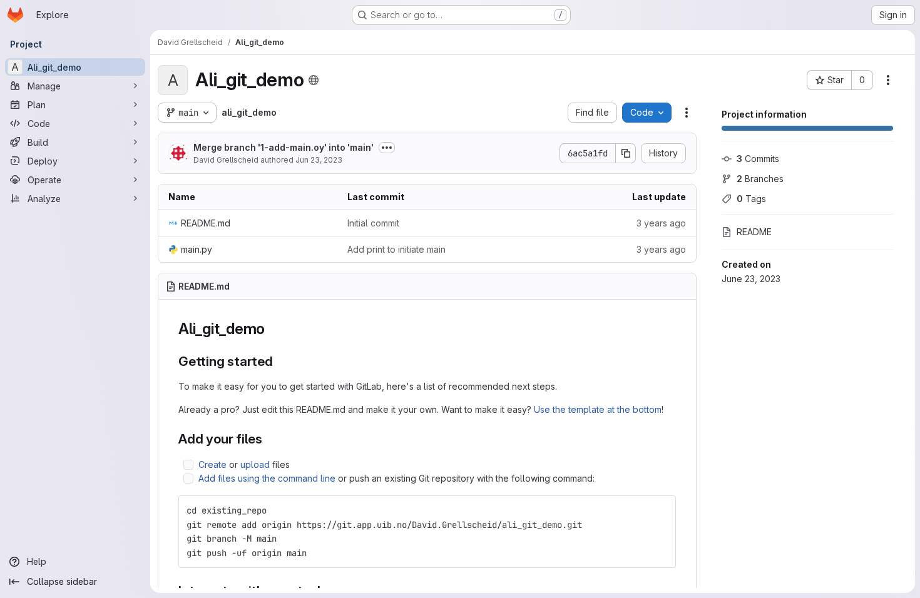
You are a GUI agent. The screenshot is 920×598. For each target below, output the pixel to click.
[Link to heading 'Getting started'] (280, 361)
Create (212, 464)
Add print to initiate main (396, 249)
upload (255, 464)
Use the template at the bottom (598, 409)
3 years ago (661, 223)
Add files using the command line (266, 478)
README (754, 231)
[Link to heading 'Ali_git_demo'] (273, 329)
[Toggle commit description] (387, 147)
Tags (751, 198)
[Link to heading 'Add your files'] (269, 439)
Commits (758, 158)
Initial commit (373, 223)
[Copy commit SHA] (626, 153)
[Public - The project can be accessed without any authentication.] (314, 80)
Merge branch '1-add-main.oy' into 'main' (283, 147)
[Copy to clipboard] (661, 510)
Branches (760, 178)
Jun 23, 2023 (318, 160)
